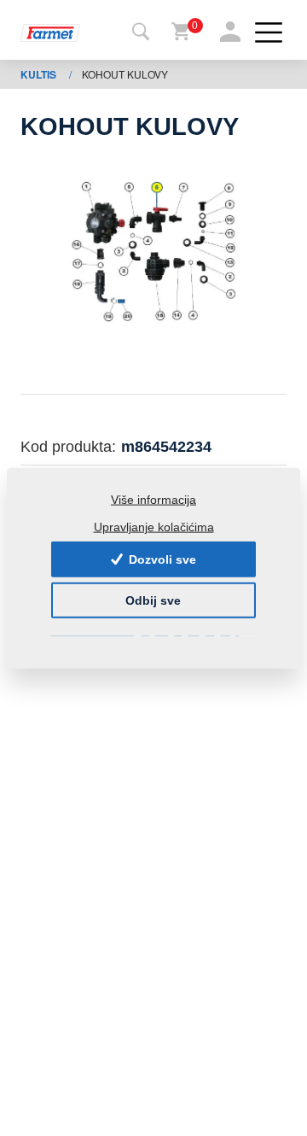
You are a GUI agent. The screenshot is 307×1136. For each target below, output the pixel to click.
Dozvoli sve (160, 559)
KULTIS (39, 74)
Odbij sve (153, 600)
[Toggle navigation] (140, 32)
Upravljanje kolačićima (154, 526)
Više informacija (153, 500)
